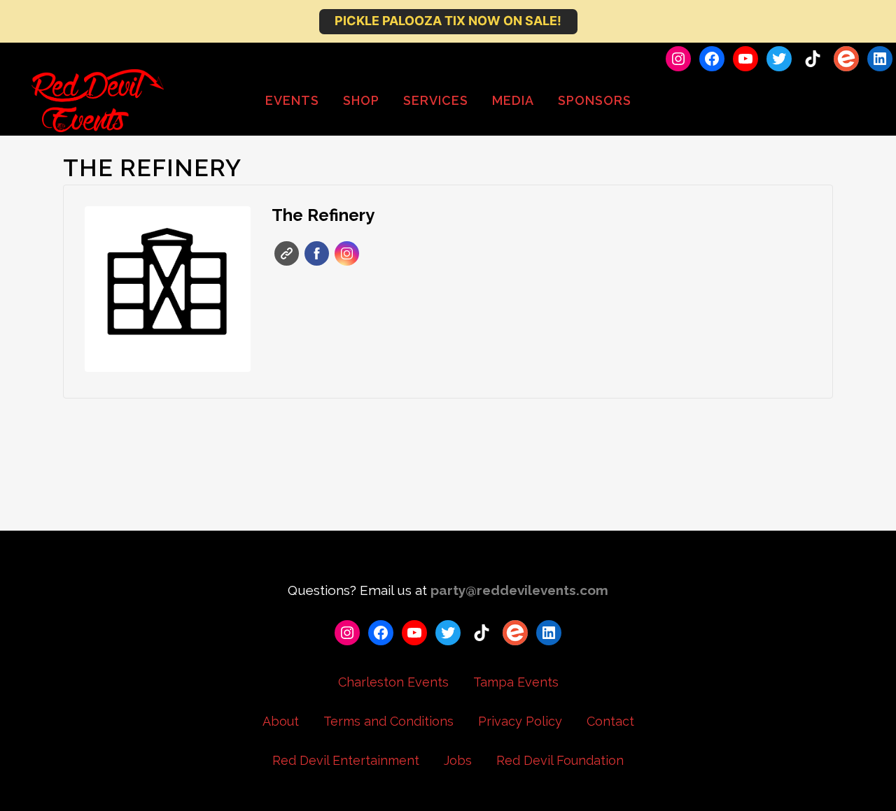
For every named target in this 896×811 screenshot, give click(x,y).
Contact (610, 721)
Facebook (316, 253)
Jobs (458, 760)
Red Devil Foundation (560, 760)
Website (286, 253)
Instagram (347, 253)
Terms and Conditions (388, 721)
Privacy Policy (520, 721)
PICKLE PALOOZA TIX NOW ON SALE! (448, 20)
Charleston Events (393, 682)
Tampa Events (516, 682)
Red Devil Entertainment (345, 760)
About (280, 721)
